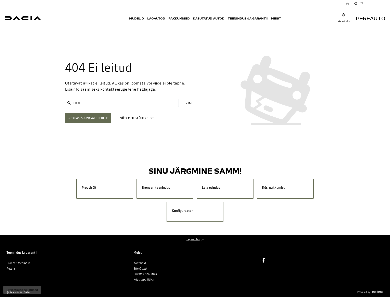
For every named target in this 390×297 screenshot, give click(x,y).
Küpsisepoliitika (143, 280)
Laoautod (156, 18)
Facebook (264, 260)
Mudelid (136, 18)
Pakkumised (179, 18)
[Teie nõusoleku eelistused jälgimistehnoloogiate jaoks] (22, 290)
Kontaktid (139, 263)
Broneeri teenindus (18, 263)
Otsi (188, 103)
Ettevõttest (140, 269)
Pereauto (370, 18)
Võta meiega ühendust (137, 118)
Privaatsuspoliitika (145, 274)
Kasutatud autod (208, 18)
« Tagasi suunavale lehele (88, 118)
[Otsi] (355, 3)
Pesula (10, 269)
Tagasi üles (193, 239)
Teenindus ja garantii (248, 18)
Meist (276, 18)
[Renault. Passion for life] (23, 18)
